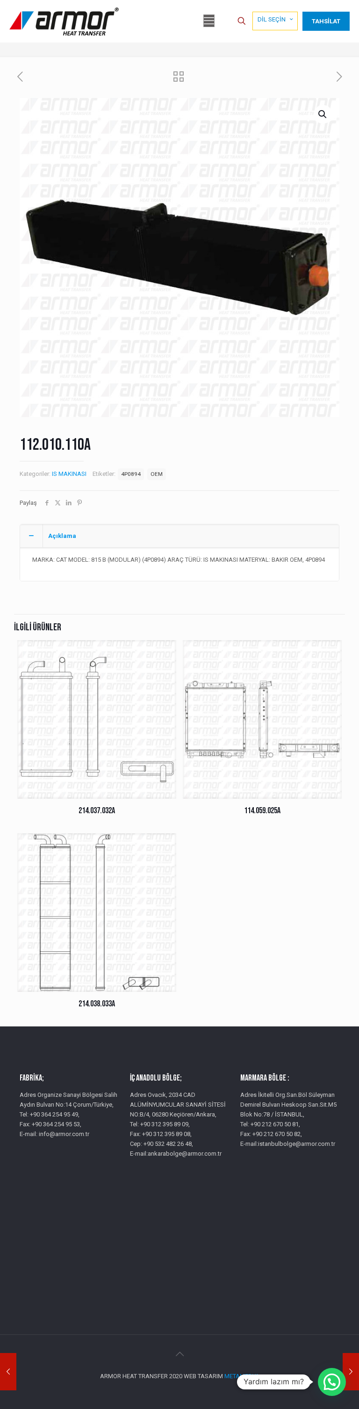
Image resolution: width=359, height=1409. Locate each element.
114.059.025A (262, 811)
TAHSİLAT (326, 21)
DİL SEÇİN (272, 19)
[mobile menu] (209, 21)
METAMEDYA (241, 1376)
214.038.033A (97, 1004)
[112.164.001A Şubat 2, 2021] (8, 1371)
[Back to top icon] (179, 1354)
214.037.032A (97, 811)
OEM (157, 474)
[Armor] (64, 21)
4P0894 (131, 474)
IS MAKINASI (69, 473)
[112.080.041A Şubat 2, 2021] (351, 1371)
